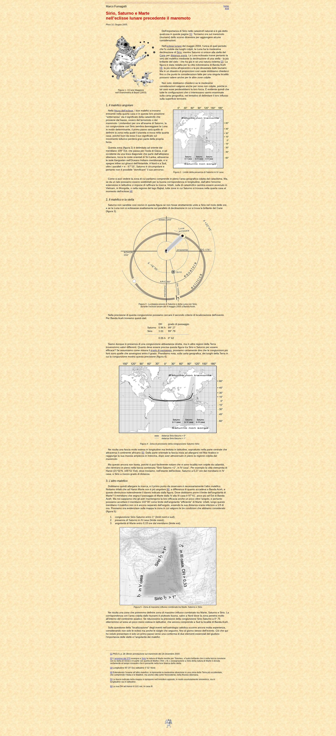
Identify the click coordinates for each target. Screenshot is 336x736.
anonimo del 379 (122, 658)
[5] (142, 452)
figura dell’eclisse (123, 110)
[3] (161, 68)
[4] (131, 191)
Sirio (179, 52)
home (226, 6)
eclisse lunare (174, 46)
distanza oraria (179, 55)
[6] (168, 489)
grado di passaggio (161, 350)
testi (227, 8)
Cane (163, 55)
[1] (190, 34)
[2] (222, 61)
